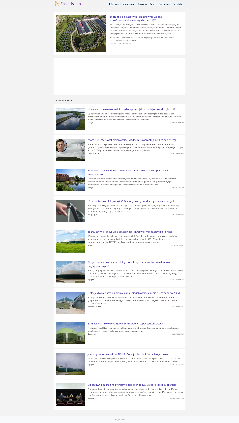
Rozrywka (142, 4)
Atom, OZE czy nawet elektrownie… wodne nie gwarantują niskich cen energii (132, 140)
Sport (152, 4)
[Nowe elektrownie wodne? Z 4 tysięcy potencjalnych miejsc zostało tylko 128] (70, 118)
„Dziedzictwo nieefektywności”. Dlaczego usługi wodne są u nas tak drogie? (131, 201)
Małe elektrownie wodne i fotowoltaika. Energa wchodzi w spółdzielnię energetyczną (128, 172)
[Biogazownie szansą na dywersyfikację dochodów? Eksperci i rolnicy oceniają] (70, 394)
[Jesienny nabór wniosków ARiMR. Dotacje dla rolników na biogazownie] (70, 363)
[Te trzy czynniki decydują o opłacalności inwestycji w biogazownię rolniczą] (70, 241)
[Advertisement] (119, 76)
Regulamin (120, 419)
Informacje (114, 4)
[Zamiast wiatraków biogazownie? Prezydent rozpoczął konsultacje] (70, 333)
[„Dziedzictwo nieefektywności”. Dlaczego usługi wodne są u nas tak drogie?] (70, 210)
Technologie (164, 4)
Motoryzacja (128, 4)
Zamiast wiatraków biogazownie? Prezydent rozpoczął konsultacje (125, 323)
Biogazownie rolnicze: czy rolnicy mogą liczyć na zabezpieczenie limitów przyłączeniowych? (129, 264)
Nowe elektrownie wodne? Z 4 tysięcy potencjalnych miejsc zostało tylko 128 (131, 109)
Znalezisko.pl (71, 3)
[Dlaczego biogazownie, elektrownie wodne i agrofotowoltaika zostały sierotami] (81, 33)
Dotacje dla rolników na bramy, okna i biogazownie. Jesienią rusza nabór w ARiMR (134, 293)
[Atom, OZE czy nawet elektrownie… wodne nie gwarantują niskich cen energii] (70, 149)
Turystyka (177, 4)
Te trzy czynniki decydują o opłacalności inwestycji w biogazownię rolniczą (130, 231)
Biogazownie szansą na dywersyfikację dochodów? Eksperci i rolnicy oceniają (132, 384)
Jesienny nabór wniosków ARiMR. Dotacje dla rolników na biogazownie (128, 354)
